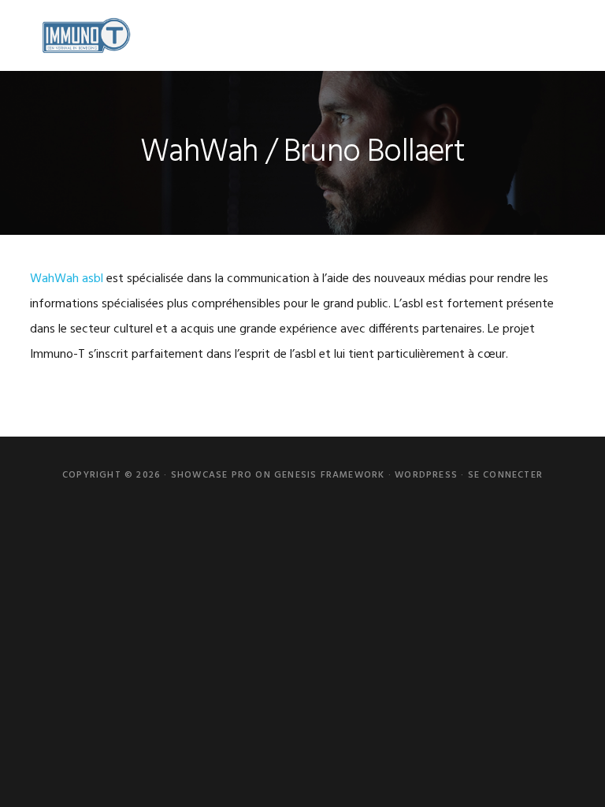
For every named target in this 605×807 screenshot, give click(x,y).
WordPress (426, 475)
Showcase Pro (211, 475)
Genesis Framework (329, 475)
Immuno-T (85, 35)
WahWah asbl (66, 279)
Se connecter (505, 475)
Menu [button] (555, 35)
